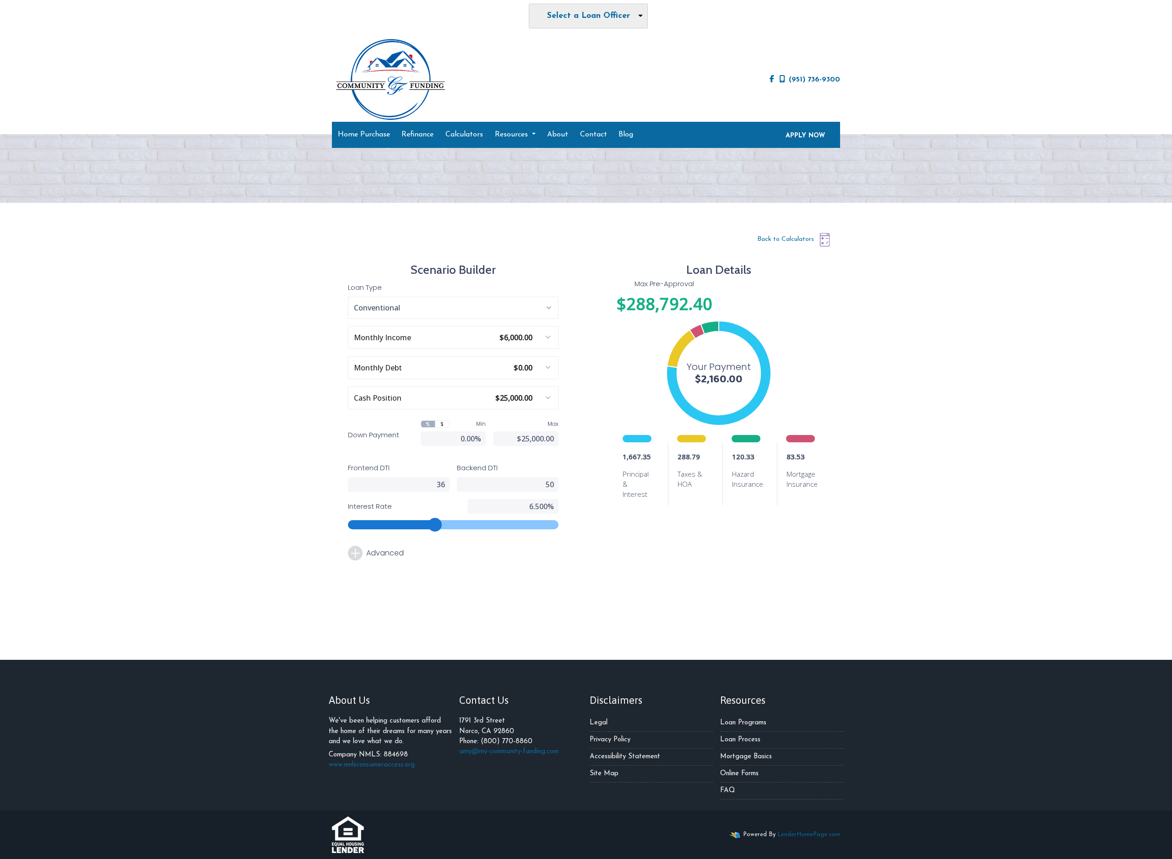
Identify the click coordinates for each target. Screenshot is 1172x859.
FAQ (727, 790)
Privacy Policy (610, 739)
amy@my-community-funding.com (509, 751)
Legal (599, 722)
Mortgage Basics (746, 756)
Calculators (464, 134)
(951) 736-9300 (814, 79)
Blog (626, 134)
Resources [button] (512, 134)
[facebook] (772, 80)
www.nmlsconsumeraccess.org (372, 764)
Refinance (418, 134)
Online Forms (739, 773)
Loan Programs (743, 722)
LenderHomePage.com (808, 834)
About (557, 134)
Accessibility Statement (625, 756)
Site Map (604, 773)
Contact (593, 134)
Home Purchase (364, 134)
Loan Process (740, 739)
